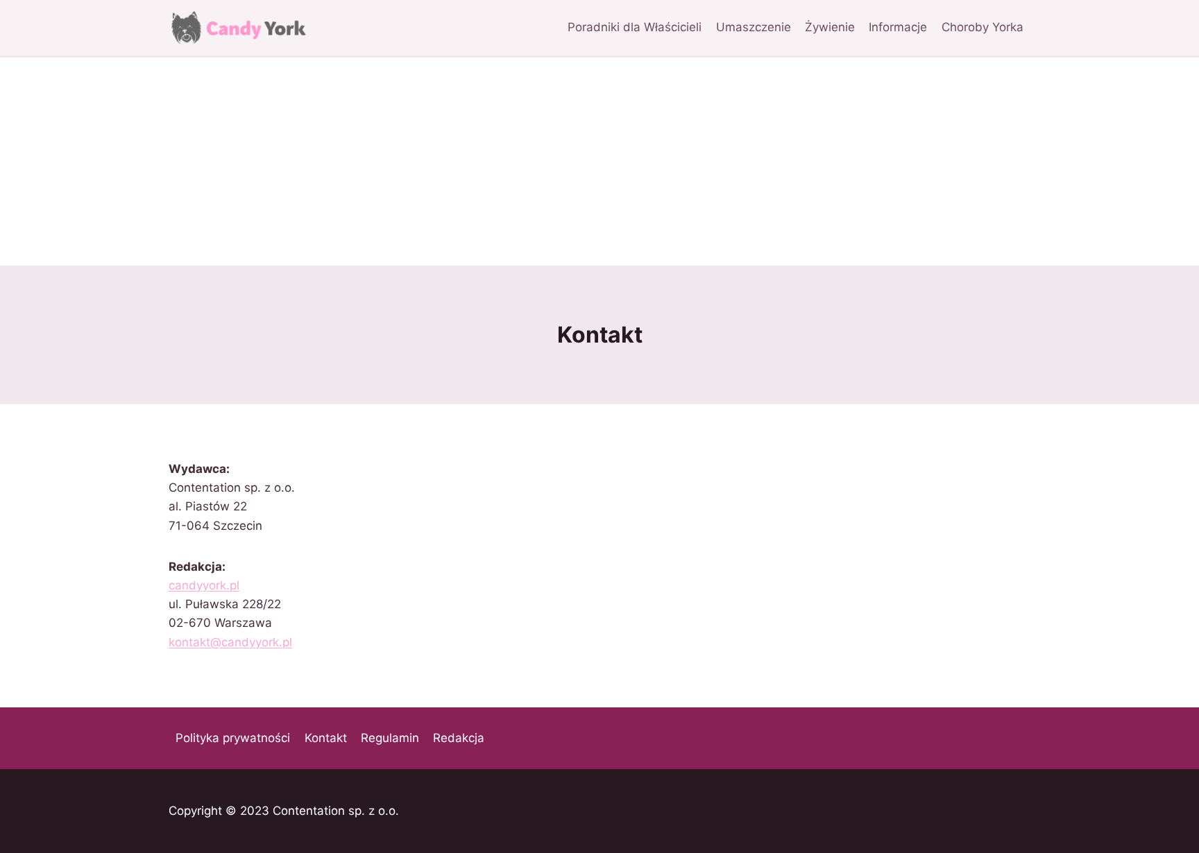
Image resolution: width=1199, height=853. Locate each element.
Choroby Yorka (982, 27)
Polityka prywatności (233, 738)
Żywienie (830, 27)
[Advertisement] (599, 161)
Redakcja (458, 738)
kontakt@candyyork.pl (230, 642)
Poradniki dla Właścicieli (634, 27)
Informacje (898, 27)
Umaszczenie (753, 27)
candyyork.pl (204, 585)
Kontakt (326, 738)
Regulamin (390, 738)
